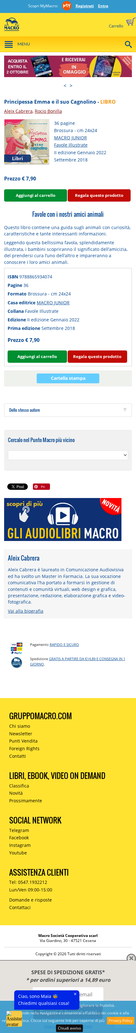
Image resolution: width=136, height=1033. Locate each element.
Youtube (18, 853)
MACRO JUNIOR (70, 138)
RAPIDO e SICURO (64, 644)
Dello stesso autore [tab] (24, 410)
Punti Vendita (23, 741)
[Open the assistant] (14, 1019)
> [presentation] (71, 85)
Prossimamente (25, 801)
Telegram (19, 830)
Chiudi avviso (69, 1028)
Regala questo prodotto (99, 195)
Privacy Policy (121, 1020)
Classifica (19, 786)
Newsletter (20, 734)
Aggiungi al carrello (35, 195)
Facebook (19, 838)
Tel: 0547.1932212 (28, 882)
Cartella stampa (68, 378)
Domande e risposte (30, 900)
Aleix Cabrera (18, 111)
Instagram (20, 845)
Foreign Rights (24, 748)
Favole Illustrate (71, 145)
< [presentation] (65, 85)
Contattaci (20, 907)
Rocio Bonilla (48, 111)
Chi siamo (19, 726)
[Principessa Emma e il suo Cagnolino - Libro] (26, 141)
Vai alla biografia (25, 611)
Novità (16, 793)
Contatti (17, 756)
